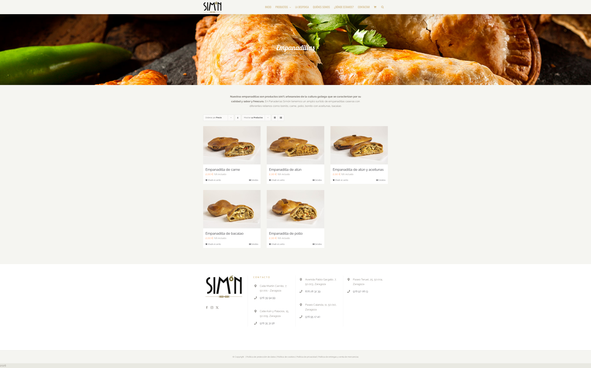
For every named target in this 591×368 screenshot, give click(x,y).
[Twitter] (217, 307)
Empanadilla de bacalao (224, 233)
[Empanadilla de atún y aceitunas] (359, 145)
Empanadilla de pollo (286, 233)
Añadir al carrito (214, 180)
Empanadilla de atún (285, 170)
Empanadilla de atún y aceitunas (358, 170)
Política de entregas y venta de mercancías (338, 357)
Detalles (254, 180)
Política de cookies (286, 357)
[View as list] (281, 118)
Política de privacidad (307, 357)
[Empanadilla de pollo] (295, 209)
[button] (382, 7)
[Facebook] (206, 307)
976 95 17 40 (312, 316)
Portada (287, 54)
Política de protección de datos (261, 357)
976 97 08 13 (360, 291)
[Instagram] (212, 307)
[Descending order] (238, 118)
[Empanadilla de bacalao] (232, 209)
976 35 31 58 (267, 323)
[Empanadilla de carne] (232, 145)
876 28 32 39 (312, 291)
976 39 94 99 (267, 297)
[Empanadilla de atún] (295, 145)
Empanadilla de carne (222, 170)
